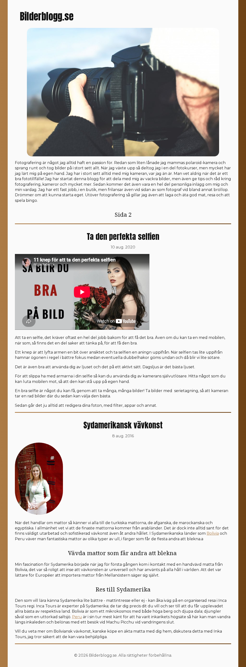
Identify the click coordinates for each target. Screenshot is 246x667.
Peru (77, 617)
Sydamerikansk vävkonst (123, 425)
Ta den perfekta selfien (123, 236)
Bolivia (213, 533)
